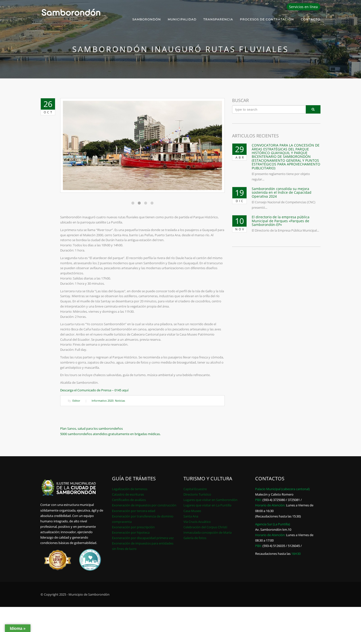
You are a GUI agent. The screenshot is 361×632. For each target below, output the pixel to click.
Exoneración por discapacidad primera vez (143, 538)
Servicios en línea (303, 6)
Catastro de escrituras (128, 494)
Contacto (310, 19)
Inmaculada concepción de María (207, 532)
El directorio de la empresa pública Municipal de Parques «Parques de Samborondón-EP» (280, 221)
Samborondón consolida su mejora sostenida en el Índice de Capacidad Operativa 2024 (281, 192)
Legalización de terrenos (129, 489)
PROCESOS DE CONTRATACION (267, 19)
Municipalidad (182, 19)
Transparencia (218, 19)
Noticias (120, 400)
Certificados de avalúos (129, 500)
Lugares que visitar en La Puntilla (207, 505)
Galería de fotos (194, 538)
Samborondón (146, 19)
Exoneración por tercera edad (133, 511)
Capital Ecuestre (195, 489)
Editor (76, 400)
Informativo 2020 (102, 400)
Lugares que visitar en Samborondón (210, 500)
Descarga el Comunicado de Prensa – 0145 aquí (94, 390)
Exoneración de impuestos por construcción (144, 505)
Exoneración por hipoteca (131, 532)
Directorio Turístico (197, 494)
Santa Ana (190, 516)
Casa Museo (192, 511)
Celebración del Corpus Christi (205, 527)
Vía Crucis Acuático (197, 521)
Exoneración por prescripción (133, 527)
